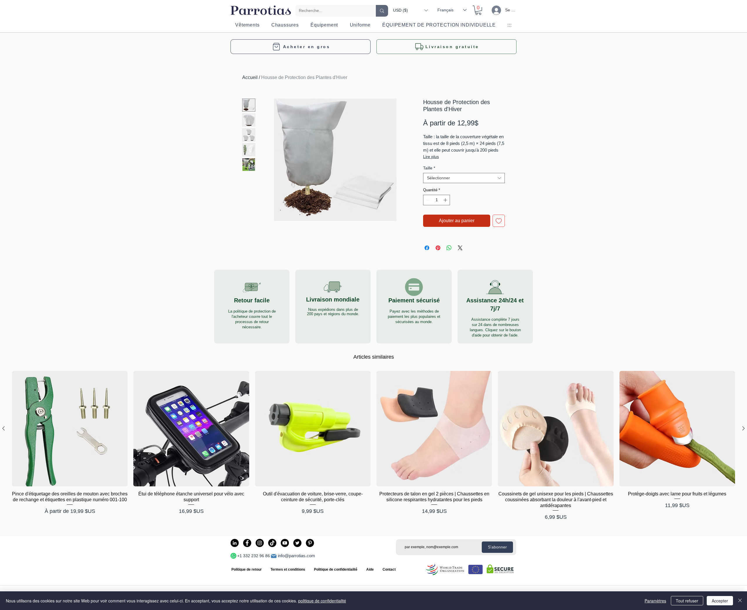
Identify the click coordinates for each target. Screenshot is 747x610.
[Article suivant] (743, 428)
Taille (429, 168)
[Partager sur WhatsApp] (449, 247)
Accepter (720, 601)
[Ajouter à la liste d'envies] (499, 221)
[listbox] (410, 10)
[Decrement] (427, 200)
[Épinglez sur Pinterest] (437, 247)
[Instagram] (260, 543)
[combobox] (464, 178)
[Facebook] (247, 543)
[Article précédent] (3, 428)
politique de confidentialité (322, 601)
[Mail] (273, 556)
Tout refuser (687, 601)
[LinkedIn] (235, 543)
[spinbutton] (436, 200)
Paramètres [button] (655, 601)
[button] (410, 10)
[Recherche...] (382, 11)
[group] (373, 446)
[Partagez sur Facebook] (426, 247)
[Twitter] (297, 543)
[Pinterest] (310, 543)
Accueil (250, 77)
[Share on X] (460, 247)
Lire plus (431, 156)
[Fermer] (739, 600)
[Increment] (445, 200)
